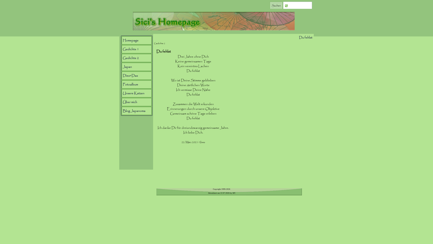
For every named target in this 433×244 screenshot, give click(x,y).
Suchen (276, 6)
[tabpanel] (193, 107)
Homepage (131, 40)
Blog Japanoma (134, 111)
